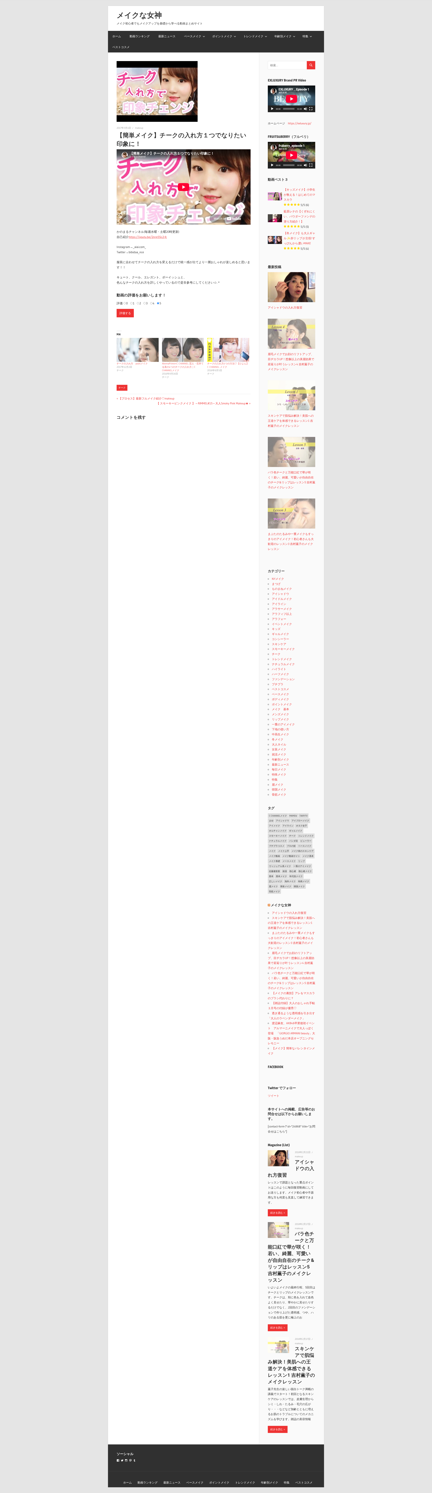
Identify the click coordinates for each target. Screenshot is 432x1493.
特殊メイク (279, 774)
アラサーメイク (282, 609)
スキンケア (279, 644)
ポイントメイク (222, 36)
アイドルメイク (282, 599)
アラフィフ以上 (282, 614)
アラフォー (279, 619)
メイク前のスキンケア (303, 851)
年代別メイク (296, 876)
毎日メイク (279, 769)
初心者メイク (305, 871)
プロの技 (291, 846)
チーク (122, 387)
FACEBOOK (275, 1067)
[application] (291, 99)
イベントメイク (282, 624)
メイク (272, 851)
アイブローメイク (300, 820)
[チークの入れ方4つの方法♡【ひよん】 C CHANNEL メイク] (228, 350)
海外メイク (290, 881)
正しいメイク (275, 881)
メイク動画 (274, 856)
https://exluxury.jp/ (299, 123)
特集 (305, 36)
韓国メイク (279, 789)
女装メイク (279, 749)
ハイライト (279, 669)
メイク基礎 (274, 861)
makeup (139, 127)
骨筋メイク (279, 794)
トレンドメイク (253, 36)
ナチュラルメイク (283, 664)
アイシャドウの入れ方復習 (289, 913)
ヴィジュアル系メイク (280, 866)
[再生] (272, 108)
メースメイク (289, 861)
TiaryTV (303, 815)
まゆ (271, 820)
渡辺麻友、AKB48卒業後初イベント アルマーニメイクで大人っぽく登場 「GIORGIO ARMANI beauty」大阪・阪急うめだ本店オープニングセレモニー (291, 1033)
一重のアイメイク (283, 724)
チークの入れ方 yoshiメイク (132, 363)
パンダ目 (293, 840)
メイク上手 (283, 851)
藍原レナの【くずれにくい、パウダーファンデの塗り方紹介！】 (299, 216)
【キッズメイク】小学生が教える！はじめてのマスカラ (299, 194)
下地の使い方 (280, 729)
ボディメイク (280, 699)
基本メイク (281, 876)
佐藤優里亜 (274, 871)
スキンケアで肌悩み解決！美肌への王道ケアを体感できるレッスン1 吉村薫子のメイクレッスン (291, 923)
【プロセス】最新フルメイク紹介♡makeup (146, 398)
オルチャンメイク (278, 830)
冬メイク (277, 739)
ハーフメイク (280, 674)
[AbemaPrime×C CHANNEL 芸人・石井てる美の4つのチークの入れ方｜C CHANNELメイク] (183, 350)
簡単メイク (285, 886)
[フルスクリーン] (311, 108)
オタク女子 (301, 825)
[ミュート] (305, 108)
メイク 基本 (280, 709)
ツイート (273, 1095)
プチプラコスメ (276, 846)
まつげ (276, 584)
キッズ (276, 629)
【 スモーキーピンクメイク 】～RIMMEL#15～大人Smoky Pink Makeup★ (202, 403)
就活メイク (279, 754)
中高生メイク (280, 734)
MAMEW (293, 815)
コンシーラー (280, 639)
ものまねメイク (282, 588)
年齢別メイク (283, 36)
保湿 (284, 871)
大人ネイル (279, 744)
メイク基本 (308, 856)
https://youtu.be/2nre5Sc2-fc (148, 237)
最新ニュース (167, 36)
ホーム (116, 36)
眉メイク (277, 784)
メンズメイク (280, 714)
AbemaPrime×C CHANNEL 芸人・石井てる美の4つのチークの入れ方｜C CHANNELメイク (183, 367)
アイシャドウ (280, 594)
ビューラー (305, 840)
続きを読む (276, 1212)
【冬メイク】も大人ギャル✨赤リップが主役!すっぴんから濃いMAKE (299, 238)
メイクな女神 (139, 15)
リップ (301, 861)
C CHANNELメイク (278, 815)
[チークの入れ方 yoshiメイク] (138, 350)
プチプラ (277, 684)
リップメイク (280, 719)
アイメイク (274, 825)
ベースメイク (192, 36)
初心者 (292, 871)
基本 (271, 876)
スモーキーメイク (283, 649)
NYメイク (278, 578)
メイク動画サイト (291, 856)
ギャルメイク (280, 634)
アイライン (279, 604)
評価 (120, 303)
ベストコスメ (121, 47)
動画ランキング (140, 36)
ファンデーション (283, 679)
